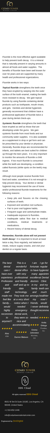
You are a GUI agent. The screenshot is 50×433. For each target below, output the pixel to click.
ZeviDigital (18, 421)
